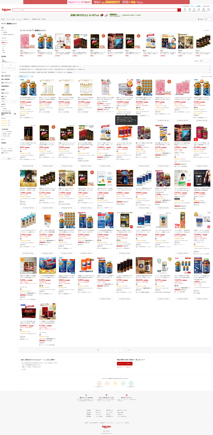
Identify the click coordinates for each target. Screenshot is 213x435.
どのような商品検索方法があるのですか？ (31, 364)
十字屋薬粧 (197, 293)
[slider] (1, 62)
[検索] (179, 10)
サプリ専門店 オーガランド (124, 159)
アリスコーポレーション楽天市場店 (202, 253)
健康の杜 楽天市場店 (84, 160)
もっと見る (23, 369)
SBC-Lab (197, 204)
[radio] (1, 30)
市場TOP (3, 19)
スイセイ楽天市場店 (45, 112)
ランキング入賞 (24, 113)
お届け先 (3, 98)
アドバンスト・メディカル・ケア (106, 111)
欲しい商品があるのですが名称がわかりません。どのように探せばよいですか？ (40, 362)
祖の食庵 (23, 204)
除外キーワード (4, 152)
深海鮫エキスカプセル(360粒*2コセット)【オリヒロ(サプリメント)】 (86, 232)
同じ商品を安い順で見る (163, 120)
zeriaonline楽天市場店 (65, 204)
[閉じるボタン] (209, 66)
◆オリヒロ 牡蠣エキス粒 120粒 (144, 143)
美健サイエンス (102, 159)
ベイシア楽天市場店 (180, 292)
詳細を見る (69, 72)
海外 (6, 96)
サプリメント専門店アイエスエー (106, 207)
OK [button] (135, 120)
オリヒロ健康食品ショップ (27, 117)
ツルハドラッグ (179, 244)
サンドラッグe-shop (141, 157)
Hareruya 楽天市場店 (180, 208)
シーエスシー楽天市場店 (181, 166)
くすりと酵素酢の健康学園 (143, 292)
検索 (9, 68)
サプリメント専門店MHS (123, 248)
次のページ (130, 350)
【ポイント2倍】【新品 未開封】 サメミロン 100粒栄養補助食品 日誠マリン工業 (47, 232)
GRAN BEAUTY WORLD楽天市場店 (164, 292)
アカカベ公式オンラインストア (202, 157)
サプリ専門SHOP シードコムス (164, 114)
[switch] (15, 113)
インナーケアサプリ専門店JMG (28, 299)
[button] (207, 6)
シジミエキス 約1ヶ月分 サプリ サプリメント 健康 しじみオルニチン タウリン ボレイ (163, 232)
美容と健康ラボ (121, 204)
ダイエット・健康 (11, 19)
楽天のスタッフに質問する (124, 363)
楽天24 (158, 157)
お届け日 (3, 104)
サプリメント (19, 19)
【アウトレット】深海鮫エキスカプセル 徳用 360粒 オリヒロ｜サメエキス (202, 277)
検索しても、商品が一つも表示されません (31, 366)
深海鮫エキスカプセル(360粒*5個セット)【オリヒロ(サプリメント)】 (105, 277)
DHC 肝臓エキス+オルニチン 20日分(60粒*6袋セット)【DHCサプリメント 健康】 (163, 144)
